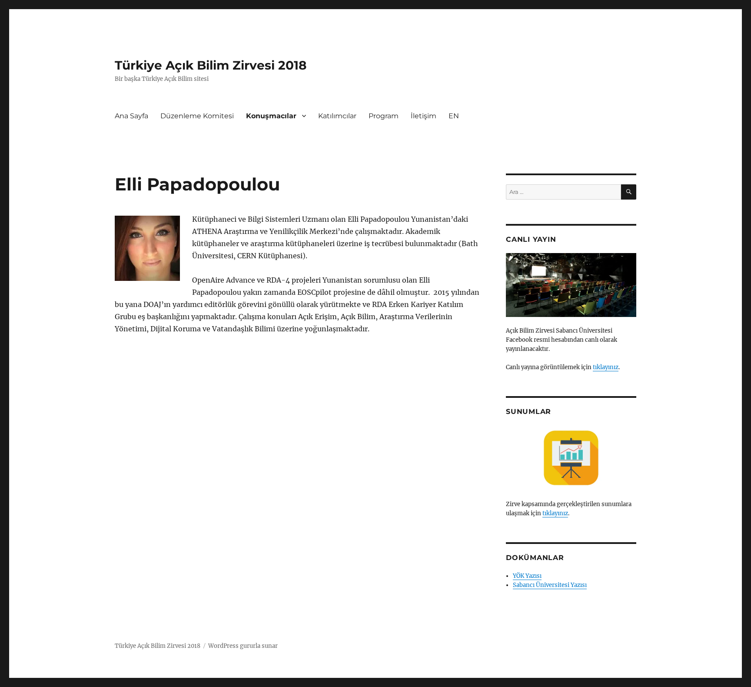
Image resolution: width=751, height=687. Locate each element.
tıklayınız (605, 367)
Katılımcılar (337, 116)
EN (454, 116)
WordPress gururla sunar (243, 646)
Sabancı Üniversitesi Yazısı (550, 585)
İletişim (423, 116)
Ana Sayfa (131, 116)
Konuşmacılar (271, 116)
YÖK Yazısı (527, 576)
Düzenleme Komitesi (197, 116)
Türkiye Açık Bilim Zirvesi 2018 (210, 65)
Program (384, 116)
